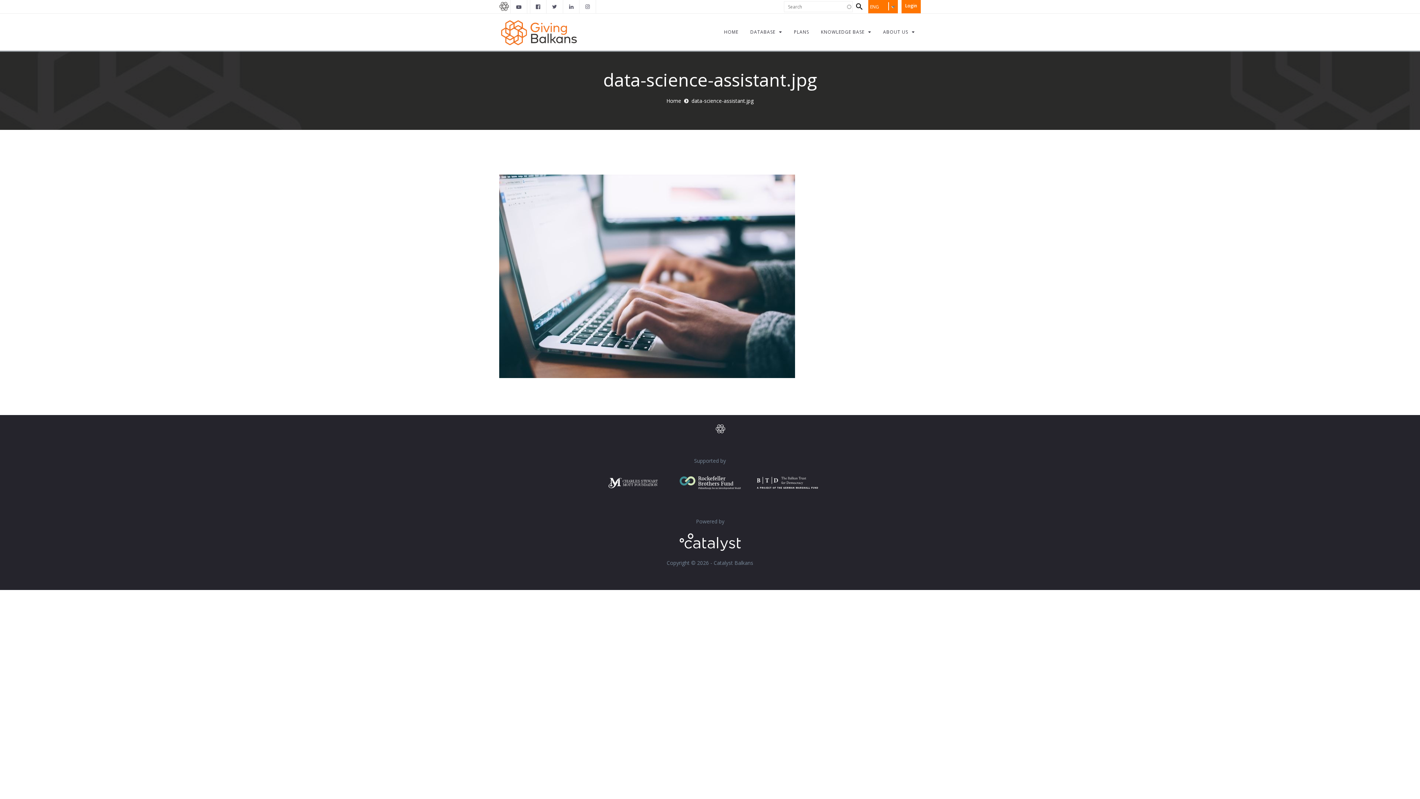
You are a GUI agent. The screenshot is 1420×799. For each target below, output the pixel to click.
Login (911, 6)
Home (673, 100)
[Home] (539, 32)
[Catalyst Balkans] (538, 6)
